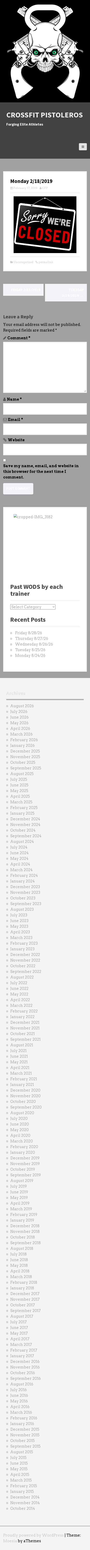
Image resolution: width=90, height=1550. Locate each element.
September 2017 (25, 1310)
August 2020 (22, 1113)
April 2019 (20, 1203)
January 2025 (22, 813)
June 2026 (19, 717)
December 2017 (25, 1293)
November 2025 (25, 757)
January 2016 (22, 1423)
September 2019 (25, 1175)
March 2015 (21, 1480)
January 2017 (22, 1356)
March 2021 (21, 1073)
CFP (45, 188)
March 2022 (21, 1005)
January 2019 (22, 1220)
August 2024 (22, 841)
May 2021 (19, 1062)
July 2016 (18, 1390)
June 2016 (19, 1395)
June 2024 (19, 853)
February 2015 (23, 1486)
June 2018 (19, 1260)
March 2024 (21, 870)
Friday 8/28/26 (28, 633)
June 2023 (19, 920)
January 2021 (22, 1084)
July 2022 (18, 983)
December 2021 (24, 1022)
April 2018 (20, 1271)
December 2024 (25, 819)
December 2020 (25, 1090)
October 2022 (22, 966)
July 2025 (18, 779)
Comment (18, 338)
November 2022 (25, 960)
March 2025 (21, 802)
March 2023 (21, 937)
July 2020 (19, 1118)
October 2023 (22, 898)
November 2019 (25, 1164)
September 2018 (25, 1243)
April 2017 (20, 1339)
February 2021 (23, 1079)
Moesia (10, 1541)
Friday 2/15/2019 (23, 289)
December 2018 (25, 1226)
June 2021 (19, 1056)
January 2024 (22, 881)
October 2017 (22, 1305)
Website (16, 440)
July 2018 (18, 1254)
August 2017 (21, 1316)
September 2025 (25, 768)
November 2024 (25, 824)
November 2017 (25, 1299)
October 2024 (23, 830)
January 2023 (22, 949)
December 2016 (25, 1361)
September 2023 (25, 904)
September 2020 (26, 1107)
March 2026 (21, 734)
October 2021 (22, 1034)
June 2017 (19, 1327)
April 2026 (20, 728)
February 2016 (23, 1418)
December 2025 (25, 751)
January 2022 (22, 1017)
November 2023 (25, 892)
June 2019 (19, 1192)
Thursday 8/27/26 (31, 638)
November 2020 (25, 1096)
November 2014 (25, 1503)
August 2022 (22, 977)
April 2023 (20, 932)
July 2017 (18, 1322)
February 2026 (24, 740)
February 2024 (24, 875)
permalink (45, 262)
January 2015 (22, 1491)
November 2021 (25, 1028)
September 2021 (25, 1039)
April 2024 (20, 864)
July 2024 (18, 847)
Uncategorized (23, 262)
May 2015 (19, 1469)
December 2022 (25, 954)
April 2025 (20, 796)
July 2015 (18, 1457)
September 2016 (25, 1378)
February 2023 (24, 943)
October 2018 (22, 1237)
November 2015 (25, 1435)
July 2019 (18, 1186)
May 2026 (19, 723)
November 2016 (25, 1367)
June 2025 (19, 785)
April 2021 (19, 1067)
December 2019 (25, 1158)
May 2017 (19, 1333)
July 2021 (18, 1050)
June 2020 (19, 1124)
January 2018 (22, 1288)
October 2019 (22, 1169)
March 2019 (21, 1209)
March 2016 (21, 1412)
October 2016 (22, 1373)
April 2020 (20, 1135)
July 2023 (18, 915)
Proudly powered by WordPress (33, 1535)
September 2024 (25, 836)
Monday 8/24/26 (30, 655)
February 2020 (24, 1147)
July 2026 (18, 711)
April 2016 (20, 1407)
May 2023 (19, 926)
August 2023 (22, 909)
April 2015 (19, 1474)
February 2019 (23, 1214)
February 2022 (24, 1011)
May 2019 (19, 1197)
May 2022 (19, 994)
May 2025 (19, 791)
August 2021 (21, 1045)
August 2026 (22, 706)
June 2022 (19, 988)
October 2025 (22, 762)
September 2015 (25, 1446)
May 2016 (19, 1401)
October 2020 (23, 1101)
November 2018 (25, 1231)
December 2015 (24, 1429)
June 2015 (19, 1463)
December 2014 (25, 1497)
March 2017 (21, 1344)
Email (15, 419)
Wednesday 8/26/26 (34, 644)
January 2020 (22, 1152)
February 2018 (23, 1282)
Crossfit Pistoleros (44, 115)
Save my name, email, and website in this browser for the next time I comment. (41, 471)
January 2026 (22, 745)
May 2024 (19, 858)
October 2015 (22, 1440)
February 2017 (23, 1350)
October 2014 (22, 1508)
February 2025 (24, 807)
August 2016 (21, 1384)
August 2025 (22, 774)
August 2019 (21, 1180)
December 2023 (25, 887)
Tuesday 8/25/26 (30, 650)
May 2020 (19, 1130)
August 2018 (21, 1248)
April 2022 (20, 1000)
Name (14, 399)
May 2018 (19, 1265)
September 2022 (25, 971)
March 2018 (21, 1277)
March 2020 (21, 1141)
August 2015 (21, 1452)
